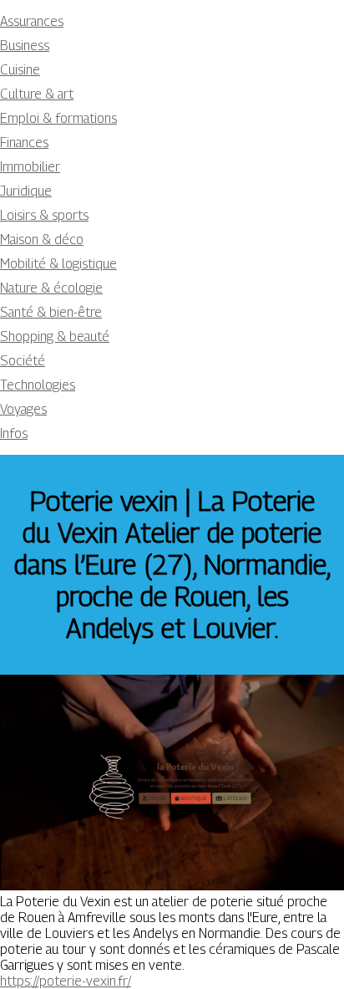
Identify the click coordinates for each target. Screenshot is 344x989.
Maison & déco (41, 239)
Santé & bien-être (51, 312)
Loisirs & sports (44, 215)
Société (22, 361)
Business (24, 46)
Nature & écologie (51, 288)
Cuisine (20, 70)
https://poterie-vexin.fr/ (65, 981)
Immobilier (30, 167)
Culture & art (36, 94)
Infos (14, 433)
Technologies (37, 385)
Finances (24, 142)
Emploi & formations (58, 118)
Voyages (23, 409)
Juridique (26, 191)
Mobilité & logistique (58, 264)
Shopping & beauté (54, 336)
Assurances (31, 21)
